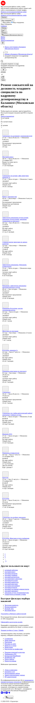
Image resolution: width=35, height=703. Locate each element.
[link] (4, 32)
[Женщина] (5, 132)
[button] (3, 37)
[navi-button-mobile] (3, 43)
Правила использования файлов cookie (14, 15)
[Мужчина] (5, 214)
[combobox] (10, 64)
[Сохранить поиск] (3, 77)
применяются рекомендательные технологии (17, 681)
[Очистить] (3, 69)
